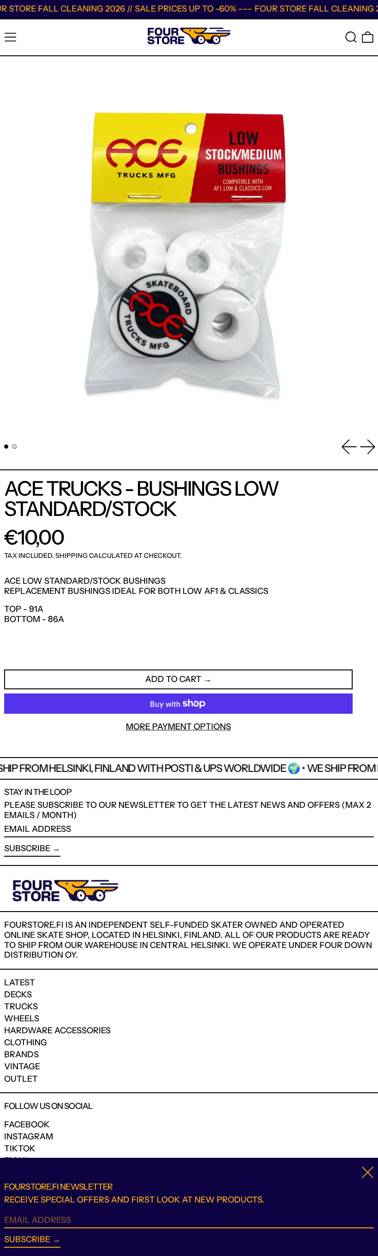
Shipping (71, 555)
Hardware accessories (57, 1030)
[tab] (6, 446)
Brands (21, 1054)
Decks (18, 994)
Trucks (21, 1006)
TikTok (19, 1149)
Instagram (28, 1137)
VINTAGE (22, 1066)
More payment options (178, 727)
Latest (19, 983)
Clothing (25, 1042)
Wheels (21, 1018)
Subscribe (27, 848)
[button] (351, 37)
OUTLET (21, 1079)
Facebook (27, 1125)
